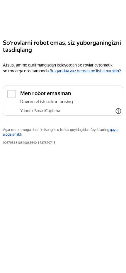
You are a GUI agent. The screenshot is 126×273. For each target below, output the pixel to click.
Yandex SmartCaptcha (40, 110)
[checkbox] (63, 101)
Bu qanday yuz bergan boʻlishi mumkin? (85, 71)
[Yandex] (63, 17)
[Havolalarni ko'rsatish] (118, 111)
